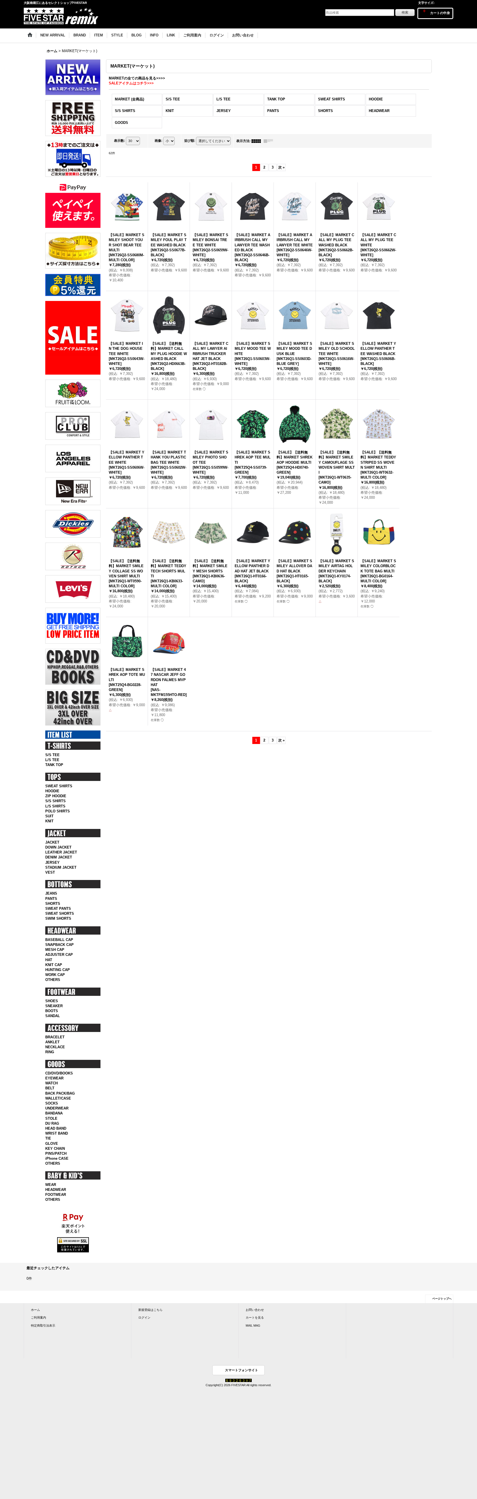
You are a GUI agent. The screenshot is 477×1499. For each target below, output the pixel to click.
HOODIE (52, 791)
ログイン (144, 1317)
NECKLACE (55, 1047)
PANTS (51, 899)
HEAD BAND (55, 1128)
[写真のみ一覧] (257, 141)
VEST (50, 872)
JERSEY (52, 862)
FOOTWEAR (55, 1195)
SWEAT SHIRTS (58, 786)
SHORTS (52, 903)
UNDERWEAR (56, 1108)
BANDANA (54, 1113)
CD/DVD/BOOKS (59, 1073)
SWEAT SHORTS (59, 913)
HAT (48, 960)
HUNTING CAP (57, 970)
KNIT (49, 821)
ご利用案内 (38, 1317)
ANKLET (52, 1042)
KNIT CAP (53, 965)
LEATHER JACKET (61, 852)
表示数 (119, 141)
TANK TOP (54, 765)
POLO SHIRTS (57, 811)
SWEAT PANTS (58, 908)
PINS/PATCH (56, 1153)
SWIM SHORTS (58, 918)
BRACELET (55, 1037)
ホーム (35, 1309)
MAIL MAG (253, 1325)
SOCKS (51, 1103)
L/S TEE (52, 760)
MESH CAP (54, 950)
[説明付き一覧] (270, 141)
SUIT (49, 816)
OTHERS (52, 980)
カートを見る (255, 1317)
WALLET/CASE (58, 1098)
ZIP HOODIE (55, 796)
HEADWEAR (55, 1190)
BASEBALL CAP (59, 940)
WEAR (50, 1185)
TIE (48, 1138)
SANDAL (52, 1016)
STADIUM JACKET (60, 867)
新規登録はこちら (150, 1309)
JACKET (52, 842)
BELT (49, 1088)
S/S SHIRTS (55, 801)
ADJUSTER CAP (59, 955)
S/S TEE (52, 755)
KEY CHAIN (55, 1148)
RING (49, 1052)
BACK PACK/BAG (60, 1093)
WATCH (51, 1083)
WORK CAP (55, 975)
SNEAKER (54, 1006)
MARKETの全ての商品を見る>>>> (137, 78)
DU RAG (52, 1123)
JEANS (51, 893)
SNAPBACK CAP (59, 945)
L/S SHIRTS (55, 806)
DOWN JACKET (58, 847)
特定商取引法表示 (43, 1325)
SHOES (51, 1001)
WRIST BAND (56, 1133)
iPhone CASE (56, 1158)
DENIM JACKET (58, 857)
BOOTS (51, 1011)
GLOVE (51, 1143)
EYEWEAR (54, 1078)
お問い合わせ (255, 1309)
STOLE (51, 1118)
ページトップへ (442, 1298)
